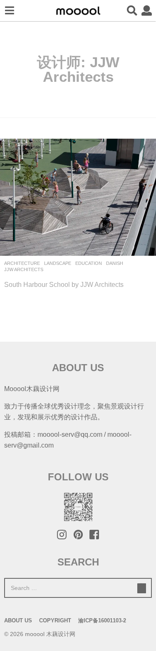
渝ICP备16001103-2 (102, 620)
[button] (9, 10)
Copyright (55, 620)
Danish (114, 263)
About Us (18, 620)
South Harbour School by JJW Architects (64, 284)
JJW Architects (23, 269)
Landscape (57, 263)
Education (88, 263)
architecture (22, 263)
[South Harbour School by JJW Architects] (78, 197)
